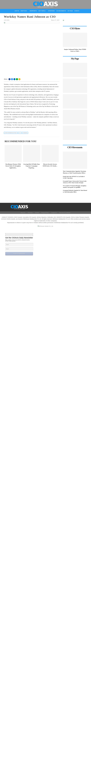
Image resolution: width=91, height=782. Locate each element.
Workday (25, 132)
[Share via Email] (19, 79)
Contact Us (54, 212)
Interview (51, 10)
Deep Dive (24, 10)
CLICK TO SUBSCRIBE (19, 253)
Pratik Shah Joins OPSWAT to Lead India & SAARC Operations (74, 177)
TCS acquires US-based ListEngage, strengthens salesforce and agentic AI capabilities (74, 186)
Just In (17, 10)
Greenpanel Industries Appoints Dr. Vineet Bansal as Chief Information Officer (75, 191)
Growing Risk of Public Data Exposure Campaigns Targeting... (31, 165)
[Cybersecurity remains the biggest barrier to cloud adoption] (75, 133)
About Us (23, 212)
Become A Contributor (64, 212)
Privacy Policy (45, 212)
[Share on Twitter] (12, 79)
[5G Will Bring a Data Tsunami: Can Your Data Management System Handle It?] (75, 70)
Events (77, 10)
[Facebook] (73, 206)
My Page (70, 10)
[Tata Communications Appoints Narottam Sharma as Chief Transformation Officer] (75, 160)
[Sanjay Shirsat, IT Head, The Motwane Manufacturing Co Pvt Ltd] (75, 101)
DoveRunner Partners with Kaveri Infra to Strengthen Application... (13, 165)
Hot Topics (41, 10)
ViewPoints (33, 10)
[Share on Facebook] (9, 79)
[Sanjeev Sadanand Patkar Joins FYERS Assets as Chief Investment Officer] (75, 40)
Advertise (30, 212)
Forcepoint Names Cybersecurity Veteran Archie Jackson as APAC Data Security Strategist (74, 182)
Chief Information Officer (11, 132)
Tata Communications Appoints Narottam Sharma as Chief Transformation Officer (74, 172)
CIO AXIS (6, 20)
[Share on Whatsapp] (17, 79)
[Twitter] (76, 206)
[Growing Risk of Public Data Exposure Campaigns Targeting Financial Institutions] (31, 153)
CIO (20, 132)
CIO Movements (61, 10)
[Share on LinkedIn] (14, 79)
